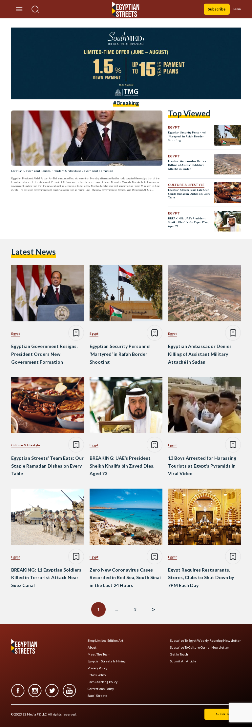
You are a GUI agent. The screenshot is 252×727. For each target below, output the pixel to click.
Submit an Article (183, 661)
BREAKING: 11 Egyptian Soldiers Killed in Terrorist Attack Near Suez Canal (46, 577)
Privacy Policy (97, 668)
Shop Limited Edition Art (105, 640)
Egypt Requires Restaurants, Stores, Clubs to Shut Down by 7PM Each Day (201, 577)
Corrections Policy (101, 689)
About (92, 647)
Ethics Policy (97, 675)
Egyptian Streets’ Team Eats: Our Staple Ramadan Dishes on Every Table (189, 193)
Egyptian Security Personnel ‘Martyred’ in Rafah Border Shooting (187, 136)
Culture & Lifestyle (186, 185)
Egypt (174, 127)
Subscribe (216, 9)
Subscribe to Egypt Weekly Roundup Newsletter (205, 640)
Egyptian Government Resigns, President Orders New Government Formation (62, 170)
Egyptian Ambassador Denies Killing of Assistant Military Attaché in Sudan (187, 165)
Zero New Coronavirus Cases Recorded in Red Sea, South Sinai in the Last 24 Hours (125, 577)
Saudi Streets (97, 695)
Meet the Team (99, 654)
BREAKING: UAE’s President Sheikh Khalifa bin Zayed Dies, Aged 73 (188, 222)
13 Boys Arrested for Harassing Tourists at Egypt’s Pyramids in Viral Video (202, 465)
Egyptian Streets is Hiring (107, 661)
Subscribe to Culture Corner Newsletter (199, 647)
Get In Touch (179, 654)
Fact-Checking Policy (102, 682)
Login (237, 8)
